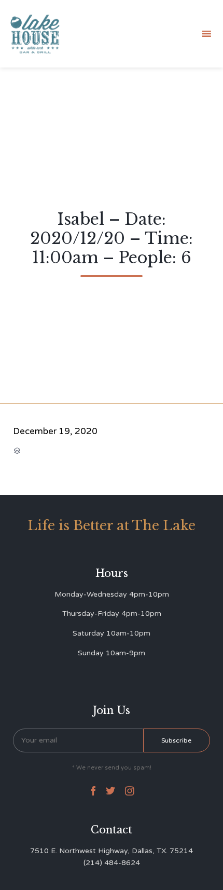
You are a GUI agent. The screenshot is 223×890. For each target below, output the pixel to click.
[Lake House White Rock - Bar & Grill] (35, 34)
